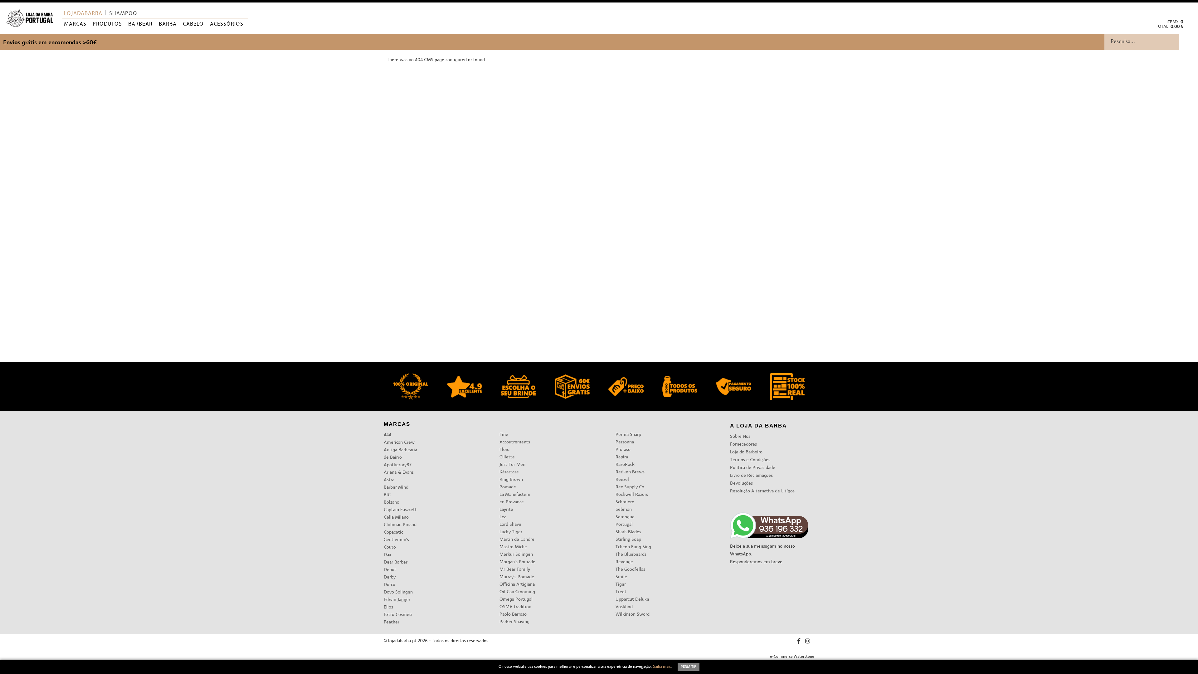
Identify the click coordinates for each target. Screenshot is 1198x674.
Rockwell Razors (632, 495)
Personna (625, 442)
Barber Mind (396, 488)
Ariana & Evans (399, 473)
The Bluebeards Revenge (631, 558)
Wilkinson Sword (633, 615)
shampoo (123, 14)
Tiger (621, 585)
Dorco (389, 585)
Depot (390, 570)
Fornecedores (743, 444)
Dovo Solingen (398, 592)
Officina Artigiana (517, 585)
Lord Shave (510, 525)
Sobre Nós (740, 437)
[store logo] (29, 18)
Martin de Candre (516, 540)
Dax (387, 555)
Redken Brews (630, 472)
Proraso (623, 450)
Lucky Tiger (510, 532)
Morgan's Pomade (517, 562)
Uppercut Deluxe (632, 600)
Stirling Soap (628, 540)
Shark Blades (628, 532)
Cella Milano (396, 517)
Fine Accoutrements (514, 438)
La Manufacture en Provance (514, 498)
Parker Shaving (514, 622)
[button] (1188, 9)
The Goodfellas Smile (630, 573)
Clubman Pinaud (400, 525)
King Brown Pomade (511, 483)
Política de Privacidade (752, 468)
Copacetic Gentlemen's (396, 536)
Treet (621, 592)
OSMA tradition (515, 607)
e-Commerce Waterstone (792, 656)
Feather (391, 622)
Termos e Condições (750, 460)
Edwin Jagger (397, 600)
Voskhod (624, 607)
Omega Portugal (516, 600)
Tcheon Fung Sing (633, 547)
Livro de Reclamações (751, 476)
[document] (599, 667)
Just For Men (512, 465)
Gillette (507, 457)
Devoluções (741, 483)
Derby (390, 577)
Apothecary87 (398, 465)
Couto (390, 547)
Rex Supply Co (630, 487)
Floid (504, 450)
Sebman (624, 510)
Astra (389, 480)
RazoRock (625, 465)
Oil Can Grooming (517, 592)
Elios (388, 607)
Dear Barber (395, 562)
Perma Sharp (628, 435)
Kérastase (509, 472)
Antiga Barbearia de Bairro (400, 454)
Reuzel (622, 480)
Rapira (622, 457)
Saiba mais (662, 666)
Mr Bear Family (514, 570)
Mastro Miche (513, 547)
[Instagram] (807, 642)
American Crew (399, 443)
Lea (502, 517)
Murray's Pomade (516, 577)
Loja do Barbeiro (746, 452)
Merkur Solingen (516, 555)
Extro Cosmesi (398, 615)
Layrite (506, 510)
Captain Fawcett (400, 510)
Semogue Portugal (625, 521)
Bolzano (391, 503)
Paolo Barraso (513, 615)
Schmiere (625, 502)
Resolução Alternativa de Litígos (762, 491)
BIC (387, 495)
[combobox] (1151, 42)
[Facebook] (798, 642)
